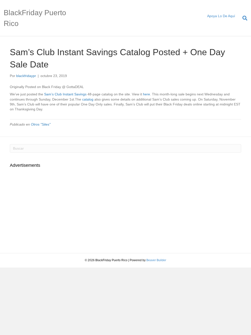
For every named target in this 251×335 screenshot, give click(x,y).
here (146, 94)
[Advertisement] (51, 207)
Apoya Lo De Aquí (221, 16)
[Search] (243, 18)
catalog (87, 99)
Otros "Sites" (40, 124)
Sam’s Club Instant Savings (65, 94)
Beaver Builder (156, 260)
